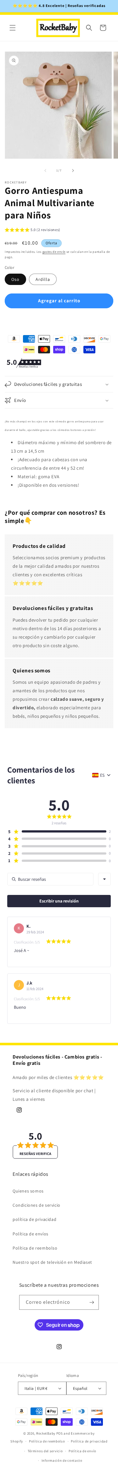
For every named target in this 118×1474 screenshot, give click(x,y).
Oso (15, 279)
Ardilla (43, 279)
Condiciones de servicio (36, 1205)
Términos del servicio (45, 1451)
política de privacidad (34, 1219)
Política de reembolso (35, 1248)
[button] (13, 28)
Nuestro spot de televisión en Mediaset (52, 1262)
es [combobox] (102, 775)
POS (59, 1433)
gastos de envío (54, 252)
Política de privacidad (89, 1441)
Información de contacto (62, 1460)
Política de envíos (30, 1234)
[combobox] (104, 879)
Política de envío (82, 1451)
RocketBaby (45, 1433)
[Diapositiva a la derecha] (73, 170)
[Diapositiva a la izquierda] (45, 170)
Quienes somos (28, 1191)
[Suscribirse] (91, 1302)
